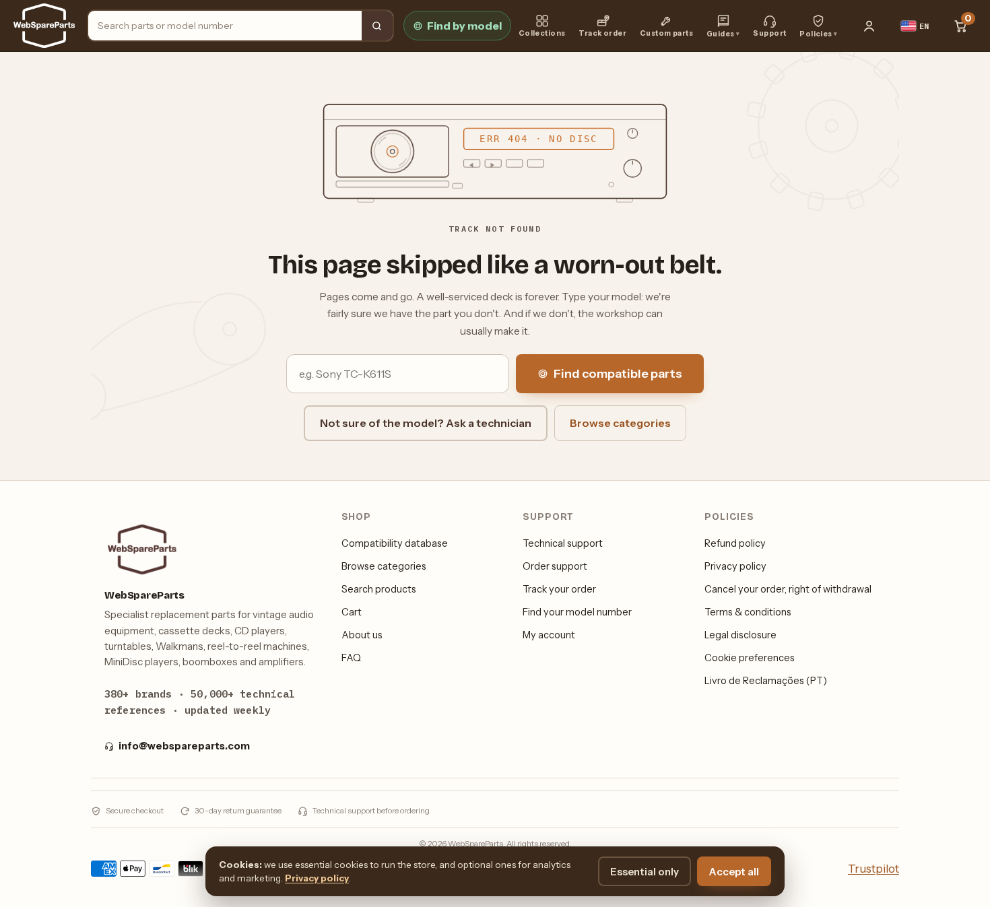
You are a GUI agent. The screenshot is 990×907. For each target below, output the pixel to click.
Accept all (734, 871)
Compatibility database (394, 543)
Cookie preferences (749, 658)
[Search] (377, 25)
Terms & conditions (747, 612)
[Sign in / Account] (869, 25)
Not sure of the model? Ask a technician (425, 423)
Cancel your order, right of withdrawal (787, 589)
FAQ (351, 658)
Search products (378, 589)
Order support (555, 566)
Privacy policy (735, 566)
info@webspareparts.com (184, 746)
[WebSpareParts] (44, 25)
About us (362, 635)
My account (549, 635)
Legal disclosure (740, 635)
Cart (351, 612)
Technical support (563, 543)
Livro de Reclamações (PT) (765, 681)
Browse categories (620, 423)
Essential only (644, 871)
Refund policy (735, 543)
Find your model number (577, 612)
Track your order (559, 589)
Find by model (464, 25)
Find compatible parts (618, 373)
